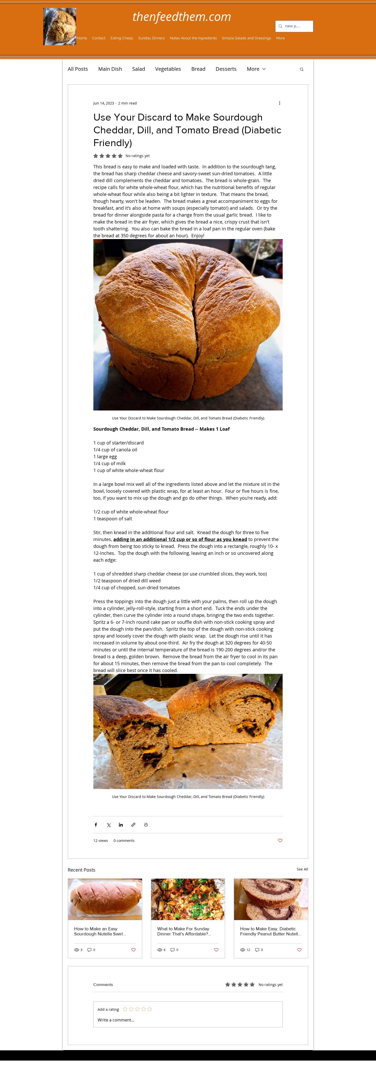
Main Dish (110, 68)
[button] (301, 69)
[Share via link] (133, 824)
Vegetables (168, 68)
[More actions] (280, 103)
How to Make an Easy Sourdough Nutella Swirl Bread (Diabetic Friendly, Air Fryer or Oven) (102, 931)
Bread (198, 68)
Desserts (226, 68)
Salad (138, 68)
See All (302, 869)
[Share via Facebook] (95, 824)
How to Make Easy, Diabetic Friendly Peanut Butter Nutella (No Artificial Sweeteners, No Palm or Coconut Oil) (270, 931)
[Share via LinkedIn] (120, 824)
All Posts (78, 68)
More (253, 68)
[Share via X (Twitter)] (108, 824)
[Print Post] (145, 824)
